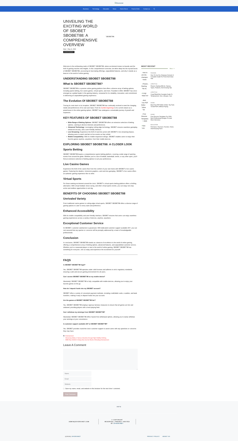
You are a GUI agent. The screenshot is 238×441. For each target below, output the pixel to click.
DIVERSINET (118, 423)
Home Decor (124, 9)
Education (106, 9)
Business (86, 9)
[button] (154, 9)
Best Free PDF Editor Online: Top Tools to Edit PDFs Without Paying (162, 105)
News (114, 9)
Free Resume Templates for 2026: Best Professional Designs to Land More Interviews (161, 118)
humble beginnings (107, 108)
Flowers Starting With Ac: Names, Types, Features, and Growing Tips (161, 86)
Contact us (146, 9)
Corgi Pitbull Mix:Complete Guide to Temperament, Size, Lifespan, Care (161, 95)
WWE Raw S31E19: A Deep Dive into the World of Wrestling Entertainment (87, 340)
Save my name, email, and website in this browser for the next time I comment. (92, 388)
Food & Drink (136, 9)
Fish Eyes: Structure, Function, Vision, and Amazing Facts (162, 127)
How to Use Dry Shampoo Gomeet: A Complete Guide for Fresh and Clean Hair (162, 76)
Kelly (64, 49)
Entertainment (69, 52)
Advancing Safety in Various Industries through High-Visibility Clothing (85, 338)
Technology (95, 9)
